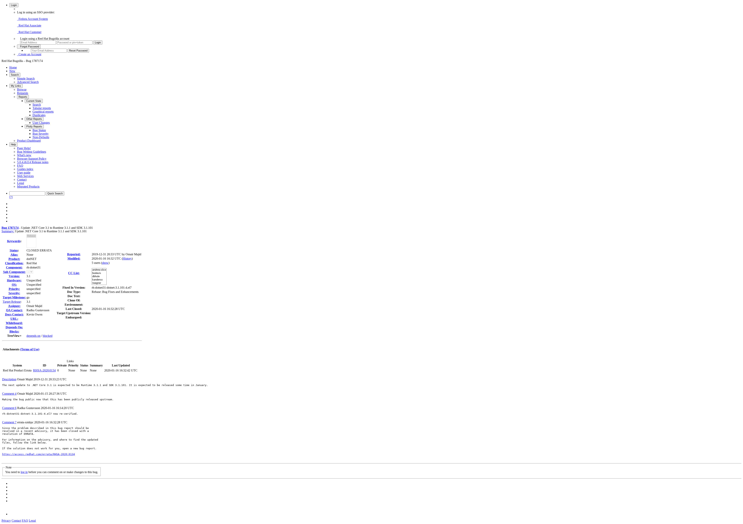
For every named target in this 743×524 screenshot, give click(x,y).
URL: (14, 318)
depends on (33, 335)
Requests (22, 93)
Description (9, 379)
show (105, 262)
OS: (14, 284)
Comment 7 (9, 422)
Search (15, 74)
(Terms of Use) (29, 349)
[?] (11, 197)
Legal (20, 183)
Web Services (25, 176)
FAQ (20, 165)
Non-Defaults (41, 137)
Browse (22, 89)
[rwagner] (99, 283)
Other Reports (34, 118)
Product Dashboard (29, 140)
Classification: (14, 263)
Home (13, 67)
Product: (14, 259)
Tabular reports (42, 108)
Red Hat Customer (29, 32)
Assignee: (14, 306)
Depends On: (14, 327)
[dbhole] (99, 276)
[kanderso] (99, 279)
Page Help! (24, 148)
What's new (24, 155)
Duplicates (39, 115)
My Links (16, 85)
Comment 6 (9, 408)
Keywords (14, 241)
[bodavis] (99, 273)
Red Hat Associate (29, 25)
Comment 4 (9, 393)
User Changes (41, 122)
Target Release (12, 301)
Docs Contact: (14, 314)
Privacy (6, 520)
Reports (23, 96)
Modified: (74, 258)
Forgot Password (29, 46)
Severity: (14, 293)
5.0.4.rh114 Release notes (32, 162)
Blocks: (14, 331)
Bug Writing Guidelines (31, 151)
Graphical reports (43, 111)
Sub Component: (14, 272)
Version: (14, 276)
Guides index (25, 169)
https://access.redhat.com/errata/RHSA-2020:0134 (38, 454)
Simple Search (26, 78)
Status (14, 250)
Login (14, 5)
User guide (23, 172)
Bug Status (39, 130)
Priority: (14, 289)
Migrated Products (28, 186)
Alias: (14, 254)
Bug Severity (41, 133)
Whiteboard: (14, 323)
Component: (14, 267)
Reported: (73, 254)
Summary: (8, 231)
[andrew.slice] (99, 270)
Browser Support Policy (31, 158)
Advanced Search (28, 82)
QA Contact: (14, 310)
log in (24, 472)
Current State (33, 100)
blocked (47, 335)
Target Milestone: (14, 297)
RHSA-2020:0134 (44, 370)
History (127, 258)
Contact (22, 179)
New (12, 71)
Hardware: (14, 280)
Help (13, 144)
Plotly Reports (34, 126)
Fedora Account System (32, 19)
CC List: (74, 273)
